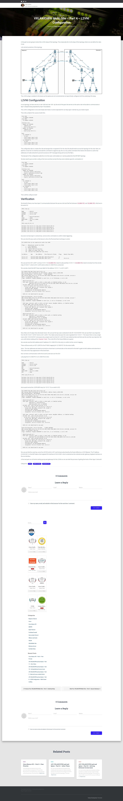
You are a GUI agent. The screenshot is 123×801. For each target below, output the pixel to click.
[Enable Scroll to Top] (120, 798)
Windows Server (32, 646)
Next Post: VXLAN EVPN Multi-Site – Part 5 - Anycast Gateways (84, 688)
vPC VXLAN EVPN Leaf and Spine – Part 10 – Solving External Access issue (88, 766)
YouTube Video (32, 648)
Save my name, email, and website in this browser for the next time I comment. (52, 503)
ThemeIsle (99, 797)
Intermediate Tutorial (33, 635)
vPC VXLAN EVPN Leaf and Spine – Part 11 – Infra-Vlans (60, 765)
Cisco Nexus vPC (32, 624)
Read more (41, 773)
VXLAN (30, 640)
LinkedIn (25, 1)
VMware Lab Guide (33, 637)
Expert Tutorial (37, 463)
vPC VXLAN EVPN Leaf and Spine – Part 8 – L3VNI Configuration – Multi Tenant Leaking (38, 679)
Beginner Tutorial (33, 618)
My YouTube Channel (21, 1)
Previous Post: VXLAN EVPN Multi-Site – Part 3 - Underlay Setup (39, 688)
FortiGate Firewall (33, 632)
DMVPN (30, 626)
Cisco (30, 463)
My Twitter (23, 1)
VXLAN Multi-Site (46, 463)
